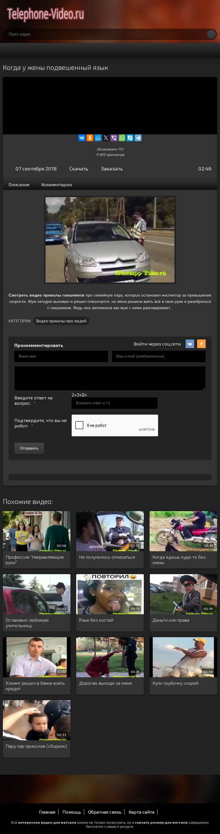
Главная (47, 812)
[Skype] (130, 137)
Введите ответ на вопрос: (33, 400)
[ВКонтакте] (81, 137)
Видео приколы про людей (61, 320)
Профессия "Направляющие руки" (35, 559)
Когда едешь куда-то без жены (179, 559)
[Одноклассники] (90, 137)
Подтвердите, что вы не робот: (40, 422)
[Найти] (211, 34)
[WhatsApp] (122, 137)
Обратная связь (104, 812)
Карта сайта (141, 812)
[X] (106, 137)
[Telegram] (138, 137)
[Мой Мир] (98, 137)
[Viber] (114, 137)
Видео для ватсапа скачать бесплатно (46, 14)
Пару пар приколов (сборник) (36, 746)
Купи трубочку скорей (175, 683)
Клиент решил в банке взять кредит (35, 685)
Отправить (29, 448)
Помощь (71, 812)
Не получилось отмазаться (107, 557)
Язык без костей (96, 620)
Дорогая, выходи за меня (105, 683)
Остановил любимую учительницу (27, 622)
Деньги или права (170, 620)
